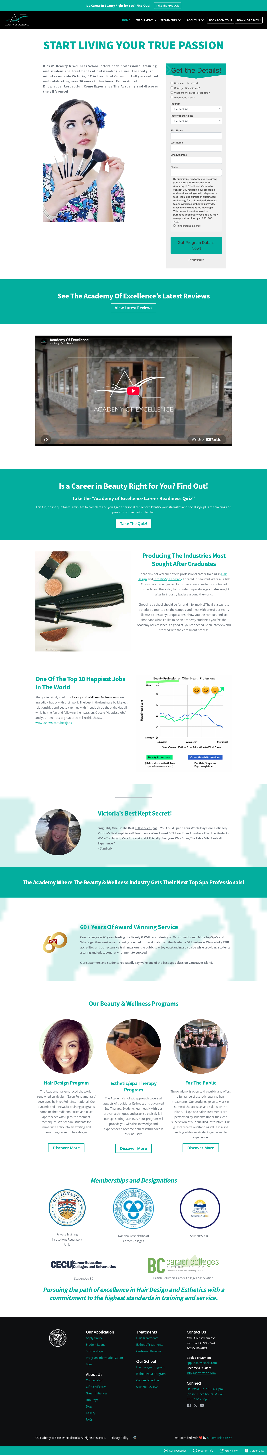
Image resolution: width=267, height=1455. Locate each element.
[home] (17, 20)
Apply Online (94, 1338)
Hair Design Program (150, 1367)
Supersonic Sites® (219, 1438)
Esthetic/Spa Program (150, 1374)
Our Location (94, 1380)
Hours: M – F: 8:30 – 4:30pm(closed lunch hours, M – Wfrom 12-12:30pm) (205, 1394)
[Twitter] (195, 1405)
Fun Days (92, 1400)
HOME (126, 20)
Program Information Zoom (104, 1358)
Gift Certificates (96, 1387)
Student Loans (95, 1345)
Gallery (90, 1413)
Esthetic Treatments (149, 1345)
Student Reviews (147, 1387)
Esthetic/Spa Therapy (167, 579)
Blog (89, 1406)
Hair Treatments (147, 1338)
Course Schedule (147, 1380)
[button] (145, 20)
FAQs (89, 1420)
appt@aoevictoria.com (202, 1363)
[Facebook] (189, 1405)
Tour (89, 1364)
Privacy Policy (119, 1438)
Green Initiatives (97, 1393)
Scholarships (94, 1351)
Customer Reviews (148, 1351)
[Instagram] (202, 1405)
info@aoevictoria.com (201, 1373)
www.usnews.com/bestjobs (53, 723)
